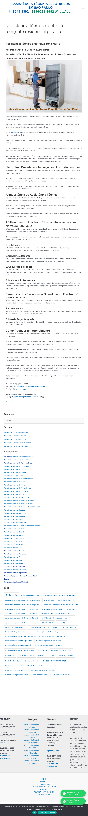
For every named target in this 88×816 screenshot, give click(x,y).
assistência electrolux (30, 595)
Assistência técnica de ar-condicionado (18, 479)
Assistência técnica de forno (14, 485)
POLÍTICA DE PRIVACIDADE (44, 792)
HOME (44, 779)
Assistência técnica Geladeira (15, 570)
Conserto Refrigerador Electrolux (17, 632)
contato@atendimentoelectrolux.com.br (29, 386)
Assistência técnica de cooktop (15, 494)
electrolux (42, 650)
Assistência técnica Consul (14, 532)
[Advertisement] (44, 695)
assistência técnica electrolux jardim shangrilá (21, 618)
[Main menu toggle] (83, 7)
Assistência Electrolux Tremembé (16, 436)
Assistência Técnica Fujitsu (14, 538)
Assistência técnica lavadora (14, 516)
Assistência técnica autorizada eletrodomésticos (22, 526)
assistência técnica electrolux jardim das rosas (21, 609)
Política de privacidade (47, 812)
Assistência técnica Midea (13, 563)
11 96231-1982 (30, 397)
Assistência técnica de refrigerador (17, 466)
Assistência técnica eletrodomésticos (17, 460)
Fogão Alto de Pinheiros (54, 661)
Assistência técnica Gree (13, 560)
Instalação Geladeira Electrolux (16, 670)
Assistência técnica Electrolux (15, 510)
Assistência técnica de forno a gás (16, 491)
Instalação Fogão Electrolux (49, 666)
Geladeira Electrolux (28, 666)
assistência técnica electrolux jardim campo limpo (22, 605)
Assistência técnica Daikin (13, 535)
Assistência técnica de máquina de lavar (19, 501)
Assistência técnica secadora (15, 519)
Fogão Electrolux (11, 666)
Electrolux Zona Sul (32, 661)
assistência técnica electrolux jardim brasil (59, 600)
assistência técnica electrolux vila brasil (56, 618)
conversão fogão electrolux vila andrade (49, 645)
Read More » (10, 402)
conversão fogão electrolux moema (52, 636)
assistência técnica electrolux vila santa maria (21, 623)
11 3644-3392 (17, 397)
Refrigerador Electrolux (61, 675)
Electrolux (15, 132)
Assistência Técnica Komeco (14, 544)
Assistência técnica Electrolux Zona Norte (33, 43)
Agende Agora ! (53, 751)
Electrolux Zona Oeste (13, 661)
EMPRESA (44, 782)
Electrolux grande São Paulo (61, 650)
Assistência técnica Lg (12, 548)
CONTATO (44, 789)
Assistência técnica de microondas (17, 497)
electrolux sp (10, 655)
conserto (61, 623)
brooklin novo (47, 623)
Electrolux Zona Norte (65, 655)
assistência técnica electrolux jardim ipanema (58, 609)
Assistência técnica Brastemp (15, 513)
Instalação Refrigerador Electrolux (17, 675)
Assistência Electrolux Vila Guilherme (17, 443)
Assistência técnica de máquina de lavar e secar (22, 507)
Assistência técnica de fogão (14, 482)
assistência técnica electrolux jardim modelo (21, 613)
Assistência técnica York (13, 557)
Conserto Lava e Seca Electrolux (65, 627)
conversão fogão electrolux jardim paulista (20, 636)
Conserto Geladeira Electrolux (39, 627)
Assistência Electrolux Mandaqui (16, 432)
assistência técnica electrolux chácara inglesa (60, 595)
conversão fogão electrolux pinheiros (18, 641)
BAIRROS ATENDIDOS (44, 784)
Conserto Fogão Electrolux (14, 627)
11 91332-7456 (5, 756)
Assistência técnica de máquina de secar (19, 504)
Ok (35, 812)
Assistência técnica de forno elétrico (17, 488)
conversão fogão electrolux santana (49, 641)
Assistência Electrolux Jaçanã (15, 439)
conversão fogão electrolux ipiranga (45, 632)
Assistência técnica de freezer (15, 469)
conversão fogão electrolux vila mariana (19, 650)
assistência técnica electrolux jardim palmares (57, 613)
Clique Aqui (4, 743)
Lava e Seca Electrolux (41, 675)
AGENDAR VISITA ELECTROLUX (44, 787)
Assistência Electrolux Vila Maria (16, 446)
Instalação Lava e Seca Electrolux (43, 670)
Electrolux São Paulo (26, 655)
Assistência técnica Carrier (14, 529)
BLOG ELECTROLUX (44, 794)
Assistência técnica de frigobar (15, 472)
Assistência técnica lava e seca (15, 522)
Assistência (11, 595)
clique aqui (22, 389)
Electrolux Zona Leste (46, 655)
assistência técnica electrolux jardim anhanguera (22, 600)
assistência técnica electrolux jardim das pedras (61, 605)
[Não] (85, 810)
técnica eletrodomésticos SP (19, 457)
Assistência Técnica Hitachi (14, 541)
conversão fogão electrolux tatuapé (18, 645)
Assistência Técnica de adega (15, 475)
